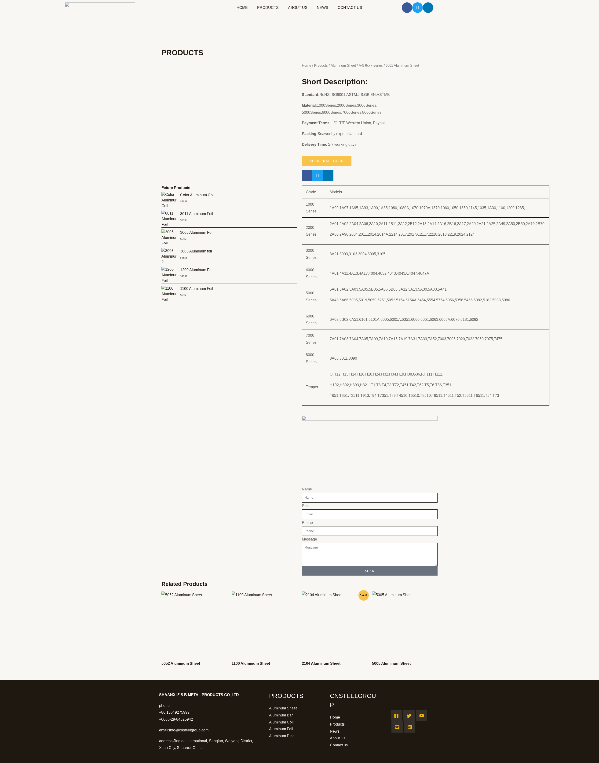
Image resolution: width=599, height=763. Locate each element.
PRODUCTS (268, 8)
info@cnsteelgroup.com (188, 730)
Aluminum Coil (281, 722)
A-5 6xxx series (371, 65)
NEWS (322, 8)
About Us (337, 738)
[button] (407, 7)
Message (309, 539)
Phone (307, 523)
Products (321, 65)
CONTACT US (350, 8)
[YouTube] (421, 715)
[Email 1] (397, 727)
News (335, 731)
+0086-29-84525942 (176, 719)
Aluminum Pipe (282, 736)
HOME (242, 8)
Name (307, 489)
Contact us (339, 745)
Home (306, 65)
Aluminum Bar (281, 715)
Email (306, 506)
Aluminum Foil (281, 729)
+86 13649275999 (174, 712)
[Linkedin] (409, 727)
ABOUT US (297, 8)
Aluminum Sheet (343, 65)
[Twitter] (409, 715)
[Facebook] (396, 715)
